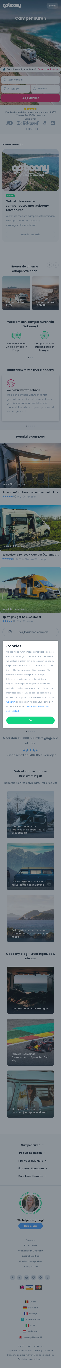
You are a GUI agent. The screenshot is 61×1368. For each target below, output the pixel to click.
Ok (30, 720)
